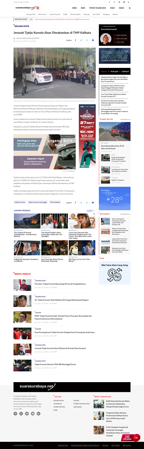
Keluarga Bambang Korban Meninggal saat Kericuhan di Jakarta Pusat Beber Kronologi (114, 111)
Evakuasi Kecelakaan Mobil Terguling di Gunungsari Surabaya (119, 159)
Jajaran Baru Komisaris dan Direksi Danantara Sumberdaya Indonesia (119, 240)
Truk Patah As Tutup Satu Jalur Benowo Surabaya (120, 170)
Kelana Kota (42, 14)
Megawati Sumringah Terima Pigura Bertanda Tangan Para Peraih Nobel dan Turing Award (114, 79)
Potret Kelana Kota (97, 8)
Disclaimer (115, 445)
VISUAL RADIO (120, 42)
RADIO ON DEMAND (121, 38)
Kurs (55, 410)
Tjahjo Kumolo (20, 202)
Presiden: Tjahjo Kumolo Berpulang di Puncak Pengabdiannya (60, 284)
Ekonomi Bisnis (75, 14)
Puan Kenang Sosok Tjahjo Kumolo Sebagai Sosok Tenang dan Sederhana (65, 332)
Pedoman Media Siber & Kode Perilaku (85, 445)
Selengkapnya (125, 119)
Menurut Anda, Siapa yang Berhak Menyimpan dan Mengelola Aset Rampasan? (120, 231)
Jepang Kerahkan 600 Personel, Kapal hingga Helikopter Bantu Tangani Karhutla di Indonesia (113, 88)
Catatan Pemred (54, 14)
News (83, 8)
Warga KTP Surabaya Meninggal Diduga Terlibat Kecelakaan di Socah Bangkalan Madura (63, 19)
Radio (121, 8)
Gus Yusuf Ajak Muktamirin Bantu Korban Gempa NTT (113, 95)
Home (74, 8)
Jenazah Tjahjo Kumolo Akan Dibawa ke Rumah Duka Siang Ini (60, 348)
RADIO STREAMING (121, 35)
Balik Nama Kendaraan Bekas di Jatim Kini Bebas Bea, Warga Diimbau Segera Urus (118, 404)
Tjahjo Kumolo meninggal (37, 202)
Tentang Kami (30, 14)
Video (112, 8)
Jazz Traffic (96, 14)
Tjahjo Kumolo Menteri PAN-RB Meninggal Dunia (55, 364)
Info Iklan (127, 445)
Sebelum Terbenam (118, 180)
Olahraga (86, 14)
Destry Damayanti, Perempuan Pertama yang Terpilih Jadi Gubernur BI (119, 221)
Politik (65, 14)
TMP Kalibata (55, 202)
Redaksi (115, 14)
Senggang (106, 14)
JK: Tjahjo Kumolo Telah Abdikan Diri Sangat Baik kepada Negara (61, 300)
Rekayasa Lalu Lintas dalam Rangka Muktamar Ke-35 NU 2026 (120, 250)
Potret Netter (59, 407)
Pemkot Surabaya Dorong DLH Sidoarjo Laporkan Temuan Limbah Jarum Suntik (114, 103)
